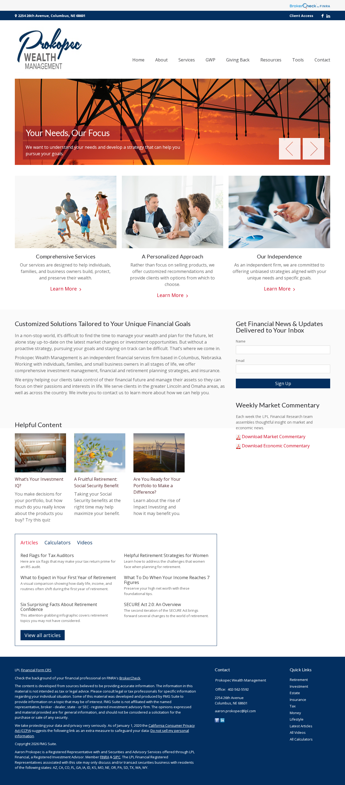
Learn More (63, 288)
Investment (299, 686)
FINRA (104, 757)
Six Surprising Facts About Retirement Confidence (58, 606)
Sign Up (283, 383)
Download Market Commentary (273, 437)
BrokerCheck (129, 678)
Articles (29, 542)
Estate (295, 692)
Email (240, 360)
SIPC (116, 757)
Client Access (301, 15)
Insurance (298, 699)
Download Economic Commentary (275, 446)
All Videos (298, 732)
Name (241, 341)
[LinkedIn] (222, 720)
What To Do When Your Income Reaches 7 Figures (166, 580)
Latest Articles (301, 726)
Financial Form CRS (36, 670)
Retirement (299, 679)
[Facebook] (217, 720)
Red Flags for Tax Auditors (47, 555)
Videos (84, 542)
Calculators (57, 542)
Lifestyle (296, 719)
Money (295, 712)
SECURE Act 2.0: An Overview (152, 604)
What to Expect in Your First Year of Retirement (68, 577)
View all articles (43, 635)
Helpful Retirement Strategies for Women (166, 555)
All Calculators (301, 739)
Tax (293, 706)
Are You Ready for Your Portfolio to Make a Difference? (157, 485)
